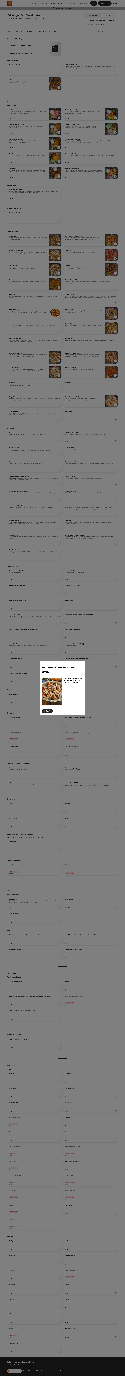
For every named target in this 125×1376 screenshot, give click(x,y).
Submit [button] (47, 711)
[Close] (83, 663)
